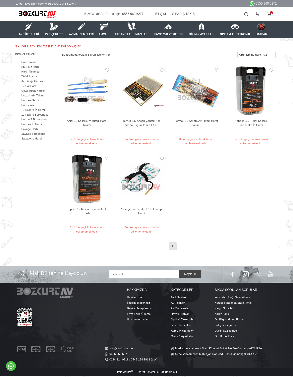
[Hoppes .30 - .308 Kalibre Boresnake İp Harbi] (251, 90)
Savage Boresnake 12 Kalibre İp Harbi (141, 211)
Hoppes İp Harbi (31, 124)
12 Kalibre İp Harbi (33, 109)
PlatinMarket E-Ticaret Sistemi (135, 371)
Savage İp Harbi (31, 138)
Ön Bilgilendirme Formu (230, 319)
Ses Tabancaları (181, 325)
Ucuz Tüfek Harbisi (33, 90)
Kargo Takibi (222, 313)
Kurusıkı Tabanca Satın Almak (233, 302)
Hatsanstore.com (137, 319)
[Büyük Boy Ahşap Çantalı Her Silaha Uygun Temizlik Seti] (141, 90)
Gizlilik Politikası (225, 336)
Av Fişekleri (178, 302)
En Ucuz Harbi (30, 66)
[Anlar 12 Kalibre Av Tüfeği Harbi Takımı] (87, 90)
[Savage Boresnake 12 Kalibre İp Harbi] (141, 178)
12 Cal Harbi (29, 85)
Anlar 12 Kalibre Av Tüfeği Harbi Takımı (87, 123)
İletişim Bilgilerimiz (138, 302)
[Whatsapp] (11, 366)
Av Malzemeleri (180, 308)
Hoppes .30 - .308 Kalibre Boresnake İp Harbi (251, 123)
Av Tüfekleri (178, 297)
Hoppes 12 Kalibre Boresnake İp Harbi (87, 211)
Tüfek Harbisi (29, 76)
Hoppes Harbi (30, 100)
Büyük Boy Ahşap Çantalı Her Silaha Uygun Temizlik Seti (141, 123)
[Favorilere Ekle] (107, 70)
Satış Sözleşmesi (225, 325)
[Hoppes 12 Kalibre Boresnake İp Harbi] (87, 178)
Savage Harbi (29, 129)
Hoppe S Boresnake (34, 119)
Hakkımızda (134, 297)
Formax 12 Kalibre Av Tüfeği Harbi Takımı (196, 123)
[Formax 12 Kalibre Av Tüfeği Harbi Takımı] (196, 90)
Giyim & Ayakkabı (182, 336)
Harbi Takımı (29, 62)
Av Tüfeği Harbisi (32, 81)
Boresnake (28, 105)
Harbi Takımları (30, 71)
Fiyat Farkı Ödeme (139, 313)
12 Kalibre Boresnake (34, 114)
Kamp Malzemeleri (182, 330)
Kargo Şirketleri (224, 308)
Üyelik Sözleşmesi (226, 330)
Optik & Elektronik (182, 319)
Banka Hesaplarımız (139, 308)
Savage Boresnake (33, 133)
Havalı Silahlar (180, 313)
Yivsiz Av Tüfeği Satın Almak (232, 297)
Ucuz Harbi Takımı (32, 95)
